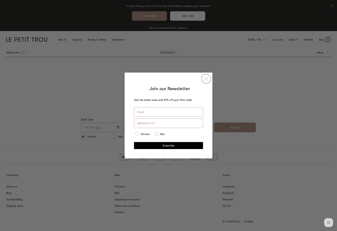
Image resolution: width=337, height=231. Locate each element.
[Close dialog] (206, 79)
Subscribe (168, 145)
